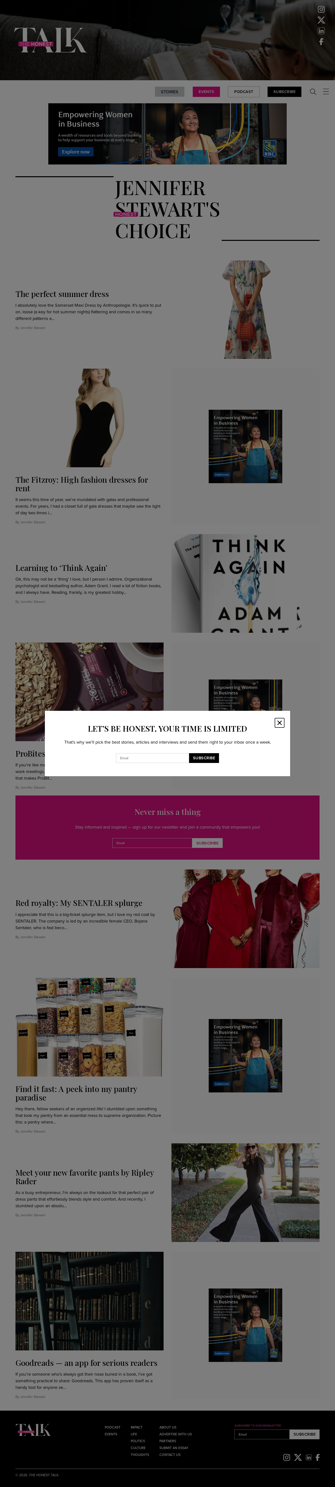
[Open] (279, 722)
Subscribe (204, 758)
